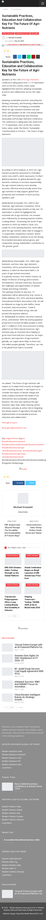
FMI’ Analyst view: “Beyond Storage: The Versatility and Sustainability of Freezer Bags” (12, 530)
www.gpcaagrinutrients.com (14, 427)
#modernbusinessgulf (32, 450)
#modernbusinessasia (12, 450)
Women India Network (12, 858)
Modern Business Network (13, 754)
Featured (34, 33)
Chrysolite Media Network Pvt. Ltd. (29, 914)
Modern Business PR (11, 761)
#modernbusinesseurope (13, 447)
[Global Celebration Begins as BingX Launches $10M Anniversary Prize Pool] (33, 559)
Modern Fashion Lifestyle (13, 871)
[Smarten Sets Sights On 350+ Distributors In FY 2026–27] (7, 658)
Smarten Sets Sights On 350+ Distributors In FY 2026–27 (27, 658)
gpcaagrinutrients (11, 438)
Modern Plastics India (11, 806)
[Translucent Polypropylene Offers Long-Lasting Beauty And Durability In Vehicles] (13, 588)
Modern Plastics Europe (12, 816)
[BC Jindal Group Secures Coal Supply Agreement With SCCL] (7, 671)
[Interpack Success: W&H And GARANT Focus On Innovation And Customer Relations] (7, 684)
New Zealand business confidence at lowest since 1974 (28, 786)
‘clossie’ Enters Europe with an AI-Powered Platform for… (29, 645)
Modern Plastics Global (12, 809)
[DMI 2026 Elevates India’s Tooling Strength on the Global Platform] (13, 559)
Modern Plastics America (13, 819)
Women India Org (9, 861)
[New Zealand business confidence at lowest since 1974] (7, 787)
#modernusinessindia (11, 444)
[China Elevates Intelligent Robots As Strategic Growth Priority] (7, 697)
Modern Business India (12, 751)
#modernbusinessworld (12, 456)
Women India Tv (9, 868)
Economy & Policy (22, 33)
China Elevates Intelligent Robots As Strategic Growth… (27, 697)
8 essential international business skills (22, 840)
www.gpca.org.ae (9, 422)
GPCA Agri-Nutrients (30, 79)
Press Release (8, 33)
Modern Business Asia (11, 764)
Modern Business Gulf (11, 758)
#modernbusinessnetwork (13, 441)
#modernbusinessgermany (14, 453)
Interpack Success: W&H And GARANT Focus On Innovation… (27, 684)
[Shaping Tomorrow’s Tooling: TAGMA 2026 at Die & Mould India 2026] (33, 588)
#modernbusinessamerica (32, 444)
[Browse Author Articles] (23, 498)
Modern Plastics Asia (11, 813)
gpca (22, 438)
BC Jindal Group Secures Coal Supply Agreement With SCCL (29, 671)
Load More (7, 767)
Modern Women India (11, 865)
